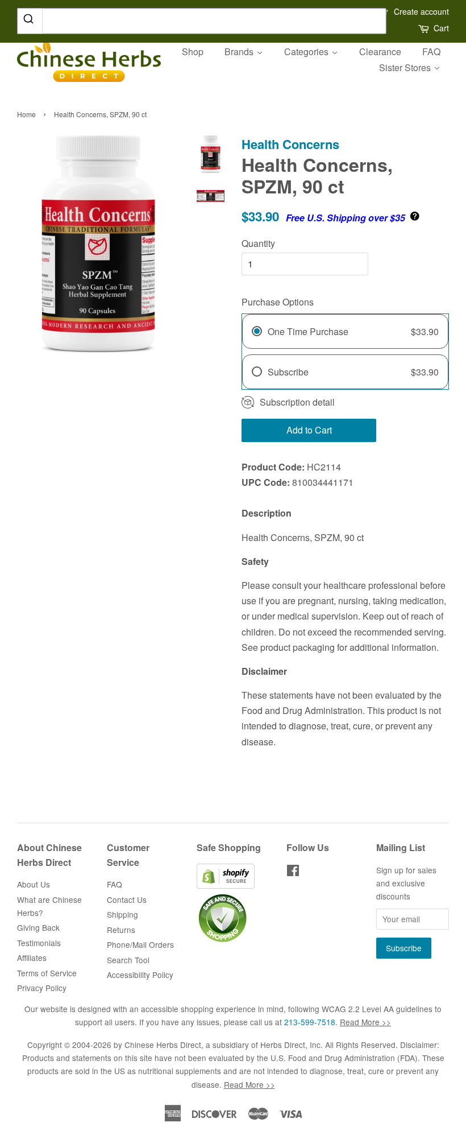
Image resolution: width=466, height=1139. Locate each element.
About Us (33, 884)
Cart (441, 28)
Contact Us (127, 899)
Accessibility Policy (140, 974)
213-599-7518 (309, 1021)
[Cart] (424, 28)
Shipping (122, 914)
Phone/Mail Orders (140, 944)
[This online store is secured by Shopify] (226, 885)
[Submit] (30, 20)
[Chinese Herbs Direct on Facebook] (292, 872)
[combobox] (201, 21)
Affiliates (32, 957)
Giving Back (38, 927)
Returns (121, 929)
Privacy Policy (41, 987)
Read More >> (365, 1021)
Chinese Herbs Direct (162, 1044)
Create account (421, 11)
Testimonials (39, 942)
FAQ (114, 884)
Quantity (258, 243)
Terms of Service (47, 973)
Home (26, 114)
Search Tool (128, 959)
